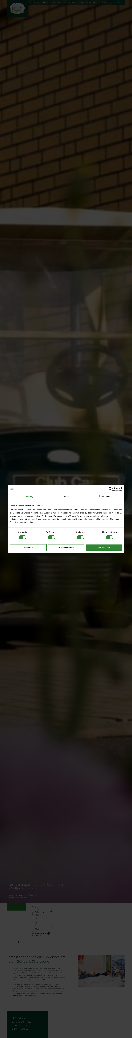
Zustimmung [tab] (27, 496)
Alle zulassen (104, 547)
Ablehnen (28, 547)
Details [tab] (66, 496)
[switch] (51, 537)
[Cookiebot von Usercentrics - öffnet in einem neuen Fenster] (111, 489)
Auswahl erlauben (66, 547)
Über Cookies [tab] (104, 496)
